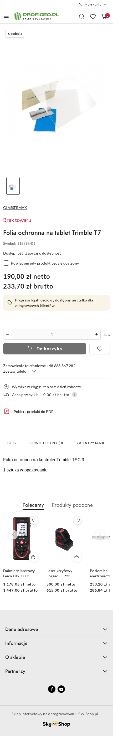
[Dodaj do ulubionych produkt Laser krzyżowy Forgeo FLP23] (77, 520)
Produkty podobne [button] (72, 505)
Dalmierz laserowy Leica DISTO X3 (19, 573)
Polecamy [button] (33, 505)
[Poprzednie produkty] (13, 534)
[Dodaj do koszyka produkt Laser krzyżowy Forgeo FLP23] (76, 557)
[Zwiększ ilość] (96, 334)
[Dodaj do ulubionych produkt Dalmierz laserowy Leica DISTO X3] (34, 520)
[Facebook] (51, 689)
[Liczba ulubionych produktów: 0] (93, 16)
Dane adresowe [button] (21, 629)
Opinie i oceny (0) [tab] (46, 443)
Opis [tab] (11, 443)
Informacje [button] (16, 643)
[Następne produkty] (100, 534)
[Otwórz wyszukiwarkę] (82, 16)
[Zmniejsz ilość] (7, 334)
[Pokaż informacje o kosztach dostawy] (74, 394)
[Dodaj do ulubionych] (99, 348)
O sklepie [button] (15, 657)
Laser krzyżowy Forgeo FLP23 (59, 573)
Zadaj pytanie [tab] (90, 443)
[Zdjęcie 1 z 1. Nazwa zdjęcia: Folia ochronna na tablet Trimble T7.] (13, 186)
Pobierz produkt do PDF (33, 411)
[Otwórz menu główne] (6, 16)
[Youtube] (61, 689)
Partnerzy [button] (15, 671)
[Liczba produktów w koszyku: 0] (104, 16)
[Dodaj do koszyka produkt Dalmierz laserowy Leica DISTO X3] (33, 557)
